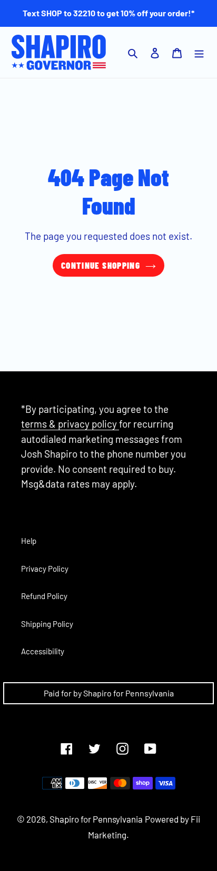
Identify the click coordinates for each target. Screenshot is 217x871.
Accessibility (42, 651)
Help (28, 540)
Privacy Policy (44, 568)
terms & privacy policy (70, 424)
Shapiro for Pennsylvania (96, 819)
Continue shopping (100, 265)
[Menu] (199, 52)
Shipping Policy (47, 624)
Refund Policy (44, 596)
